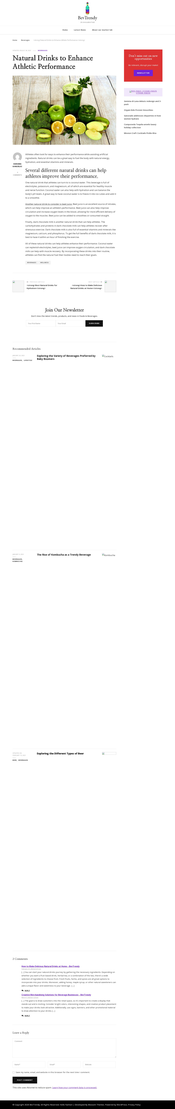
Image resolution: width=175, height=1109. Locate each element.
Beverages (42, 50)
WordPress (122, 1104)
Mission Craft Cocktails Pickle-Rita (140, 133)
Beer (15, 760)
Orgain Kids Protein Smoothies (138, 110)
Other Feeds (143, 93)
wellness (44, 262)
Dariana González (17, 165)
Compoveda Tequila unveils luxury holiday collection (140, 126)
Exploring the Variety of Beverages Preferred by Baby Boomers (66, 357)
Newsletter (143, 73)
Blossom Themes (96, 1104)
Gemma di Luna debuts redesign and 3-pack (142, 103)
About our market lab (102, 30)
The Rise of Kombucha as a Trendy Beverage (64, 554)
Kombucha (18, 561)
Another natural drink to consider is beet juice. (48, 204)
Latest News (80, 30)
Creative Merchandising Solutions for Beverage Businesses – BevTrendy (56, 994)
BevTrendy (87, 18)
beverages (31, 262)
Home (65, 30)
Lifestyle (28, 360)
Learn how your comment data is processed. (74, 1087)
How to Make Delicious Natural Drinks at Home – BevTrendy (51, 966)
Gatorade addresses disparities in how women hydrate (142, 117)
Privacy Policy (134, 1104)
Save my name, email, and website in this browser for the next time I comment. (53, 1072)
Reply (27, 991)
